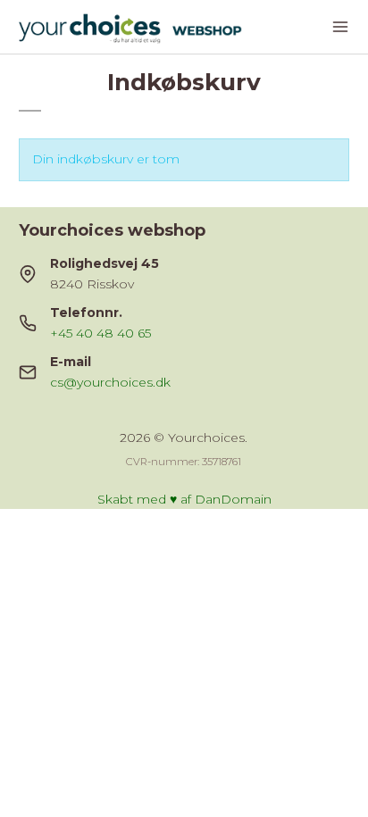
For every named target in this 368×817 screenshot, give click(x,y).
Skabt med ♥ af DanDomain (184, 499)
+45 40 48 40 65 (100, 333)
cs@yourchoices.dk (110, 382)
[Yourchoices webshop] (147, 27)
